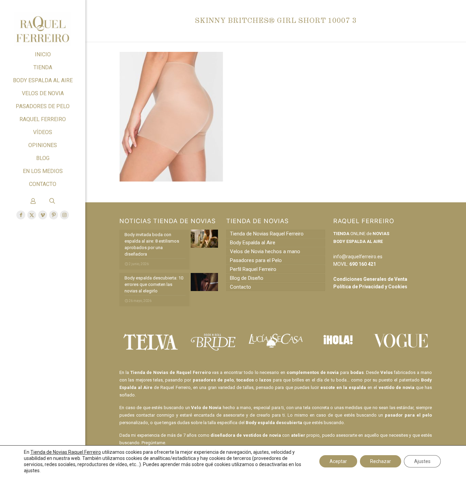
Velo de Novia (206, 407)
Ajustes (422, 461)
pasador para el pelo (408, 415)
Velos (386, 372)
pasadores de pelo (213, 379)
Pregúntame (153, 442)
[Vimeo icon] (42, 215)
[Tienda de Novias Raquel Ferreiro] (42, 24)
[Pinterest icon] (53, 215)
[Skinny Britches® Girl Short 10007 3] (171, 180)
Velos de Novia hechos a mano (265, 251)
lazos (265, 379)
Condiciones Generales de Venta (370, 279)
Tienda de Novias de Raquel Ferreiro (170, 372)
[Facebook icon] (20, 215)
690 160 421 (362, 264)
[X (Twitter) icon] (31, 215)
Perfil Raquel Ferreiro (253, 269)
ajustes (32, 470)
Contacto (240, 287)
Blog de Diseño (246, 278)
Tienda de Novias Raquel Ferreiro (267, 234)
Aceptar (338, 461)
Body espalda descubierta (274, 422)
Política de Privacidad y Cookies (370, 286)
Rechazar (380, 461)
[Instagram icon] (64, 215)
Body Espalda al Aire (252, 243)
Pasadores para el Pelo (256, 260)
